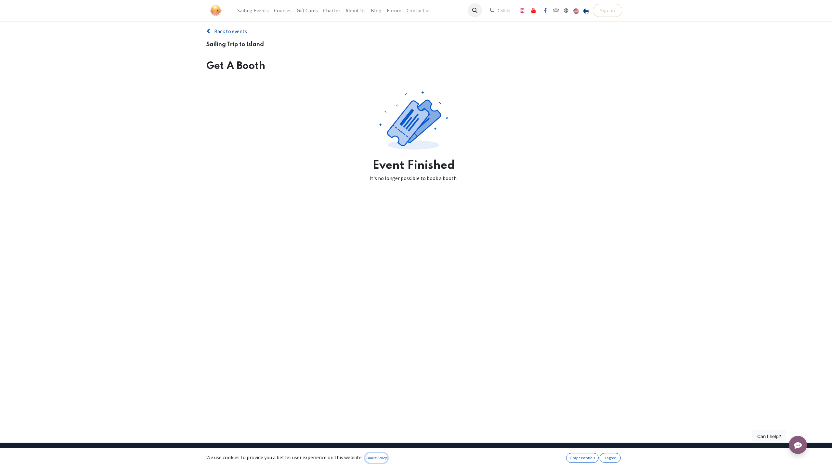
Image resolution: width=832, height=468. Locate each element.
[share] (566, 10)
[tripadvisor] (556, 10)
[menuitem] (253, 10)
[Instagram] (522, 10)
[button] (475, 10)
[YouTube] (533, 10)
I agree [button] (610, 457)
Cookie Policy (376, 457)
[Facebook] (545, 10)
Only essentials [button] (582, 457)
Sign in (607, 10)
